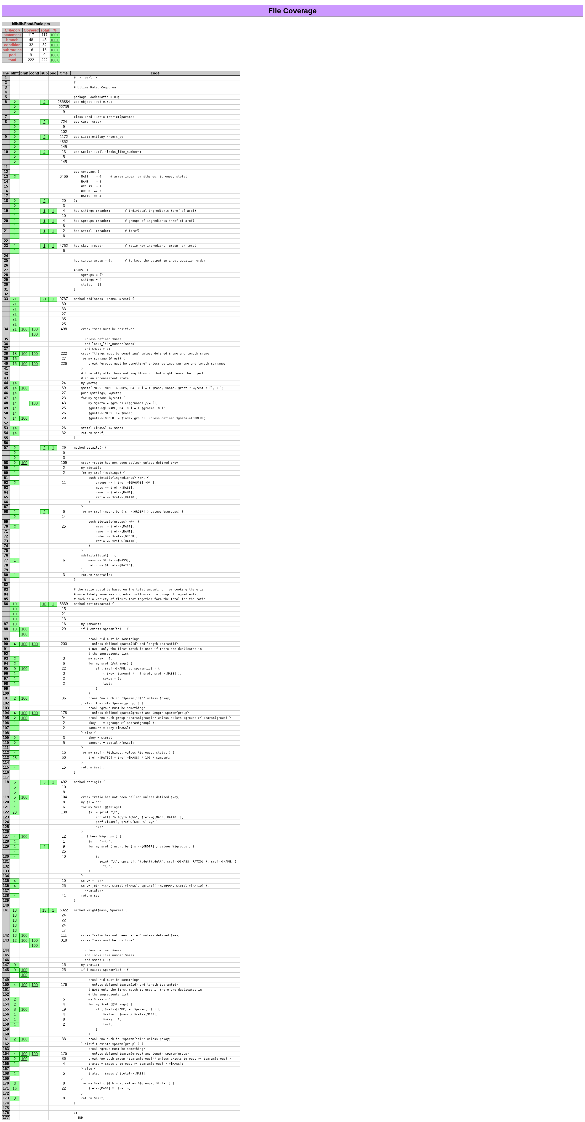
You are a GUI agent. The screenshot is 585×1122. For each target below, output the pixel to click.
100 (24, 329)
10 (44, 604)
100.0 (54, 40)
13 (44, 910)
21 (44, 299)
